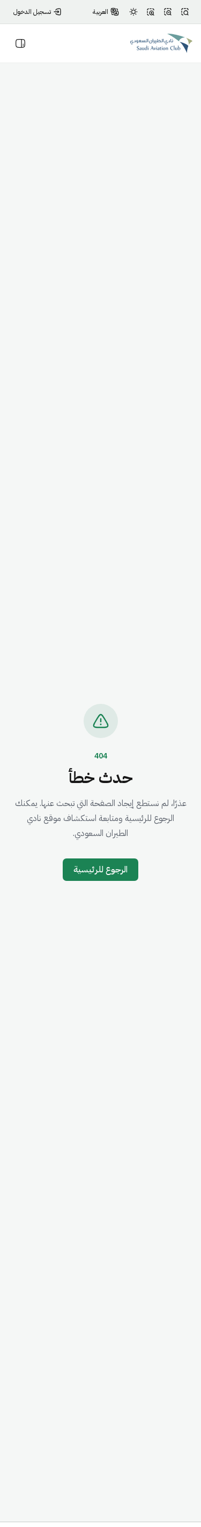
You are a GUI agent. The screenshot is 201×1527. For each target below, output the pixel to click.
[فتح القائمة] (20, 43)
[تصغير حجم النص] (167, 11)
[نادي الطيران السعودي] (161, 43)
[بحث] (184, 11)
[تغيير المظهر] (133, 11)
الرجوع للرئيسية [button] (100, 869)
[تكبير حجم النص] (150, 11)
